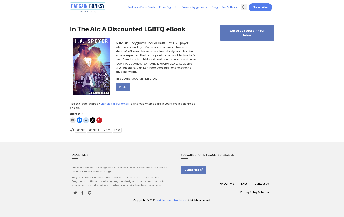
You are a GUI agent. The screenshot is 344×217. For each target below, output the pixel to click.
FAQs (244, 183)
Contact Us (262, 183)
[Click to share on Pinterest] (99, 120)
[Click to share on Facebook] (79, 120)
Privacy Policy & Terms (254, 192)
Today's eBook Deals (141, 7)
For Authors (229, 7)
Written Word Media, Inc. (172, 200)
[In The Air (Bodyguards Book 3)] (91, 94)
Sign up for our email (115, 104)
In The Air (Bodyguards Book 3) (136, 43)
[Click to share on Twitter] (92, 120)
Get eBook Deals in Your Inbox (247, 33)
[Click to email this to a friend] (73, 120)
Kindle (123, 87)
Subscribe (260, 7)
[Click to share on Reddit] (86, 120)
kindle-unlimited (100, 130)
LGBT (117, 130)
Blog (215, 7)
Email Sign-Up (168, 7)
